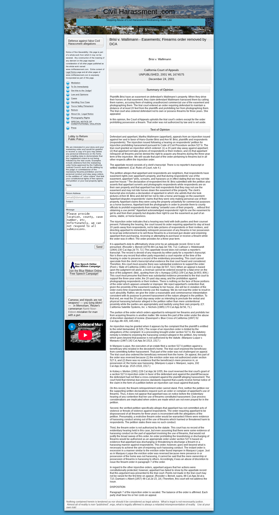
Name (68, 185)
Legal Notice (71, 72)
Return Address (73, 193)
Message (70, 209)
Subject (69, 201)
